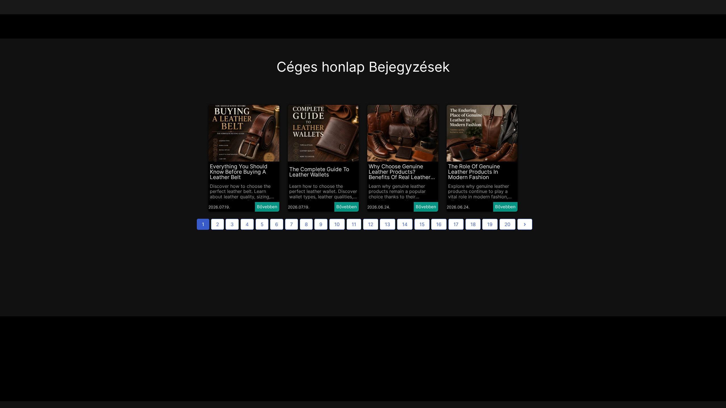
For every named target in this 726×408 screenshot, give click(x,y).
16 (439, 224)
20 (507, 224)
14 (405, 224)
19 (490, 224)
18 (473, 224)
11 (354, 224)
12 (370, 224)
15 (422, 224)
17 (456, 224)
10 (337, 224)
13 (387, 224)
